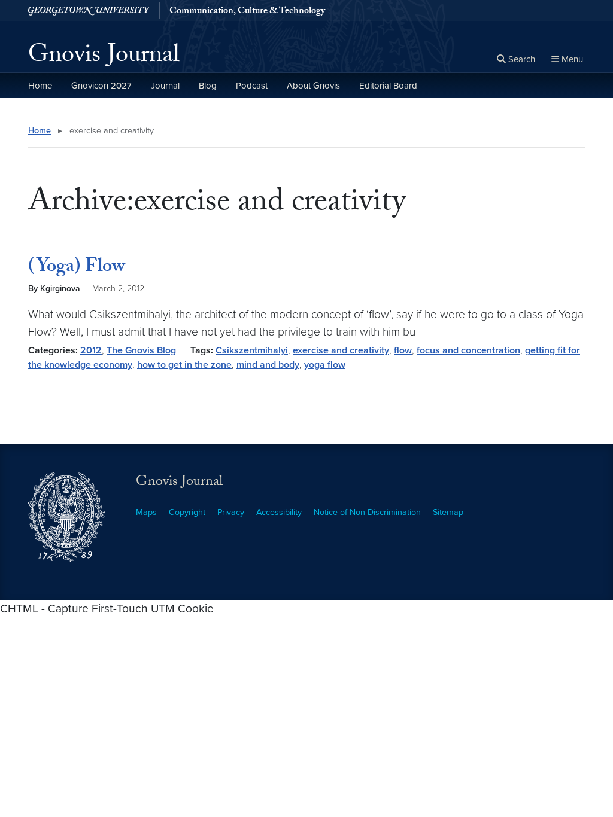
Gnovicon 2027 (101, 85)
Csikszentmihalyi (252, 350)
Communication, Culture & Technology (247, 12)
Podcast (252, 85)
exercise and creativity (341, 350)
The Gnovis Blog (141, 350)
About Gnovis (313, 85)
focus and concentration (468, 350)
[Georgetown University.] (89, 10)
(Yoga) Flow (76, 268)
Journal (165, 85)
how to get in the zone (184, 365)
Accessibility (279, 512)
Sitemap (448, 512)
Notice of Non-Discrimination (367, 512)
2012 (91, 350)
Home (40, 85)
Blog (208, 85)
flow (403, 350)
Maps (146, 512)
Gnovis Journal (104, 57)
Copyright (187, 512)
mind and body (267, 365)
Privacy (230, 512)
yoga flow (324, 365)
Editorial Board (388, 85)
